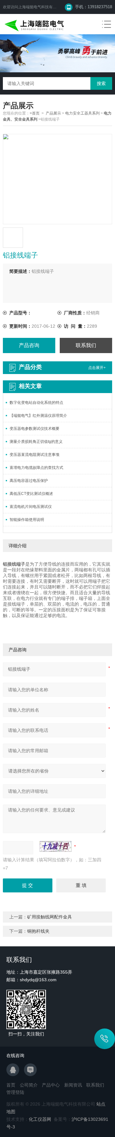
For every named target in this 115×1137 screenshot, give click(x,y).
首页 (10, 1085)
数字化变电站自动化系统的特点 (36, 402)
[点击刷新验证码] (56, 846)
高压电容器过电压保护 (29, 480)
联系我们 (86, 345)
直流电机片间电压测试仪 (31, 506)
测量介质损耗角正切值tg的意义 (36, 441)
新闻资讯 (73, 1085)
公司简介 (29, 1085)
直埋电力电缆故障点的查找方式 (36, 467)
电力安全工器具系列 (82, 113)
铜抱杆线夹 (38, 931)
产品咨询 (29, 345)
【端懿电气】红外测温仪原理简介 (38, 415)
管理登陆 (15, 1092)
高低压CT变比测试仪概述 (31, 493)
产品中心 (51, 1085)
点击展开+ (97, 367)
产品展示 (53, 113)
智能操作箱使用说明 (27, 519)
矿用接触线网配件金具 (49, 916)
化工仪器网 (40, 1119)
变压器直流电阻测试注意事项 (34, 454)
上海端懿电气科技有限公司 (41, 7)
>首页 (35, 113)
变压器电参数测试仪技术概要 (34, 428)
